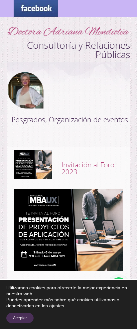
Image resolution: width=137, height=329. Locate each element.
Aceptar (20, 318)
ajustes (56, 305)
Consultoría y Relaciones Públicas (78, 50)
